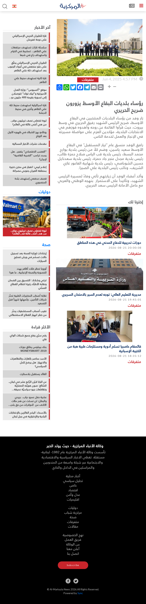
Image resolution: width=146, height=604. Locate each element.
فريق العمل (73, 539)
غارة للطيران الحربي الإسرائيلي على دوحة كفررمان (30, 37)
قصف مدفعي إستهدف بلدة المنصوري (31, 180)
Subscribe (73, 565)
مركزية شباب (73, 512)
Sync (80, 593)
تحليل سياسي (73, 480)
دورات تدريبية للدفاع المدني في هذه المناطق (109, 242)
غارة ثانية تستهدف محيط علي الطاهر (30, 80)
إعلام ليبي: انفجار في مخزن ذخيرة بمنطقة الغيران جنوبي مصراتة (28, 169)
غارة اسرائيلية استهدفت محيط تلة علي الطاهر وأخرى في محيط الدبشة (28, 109)
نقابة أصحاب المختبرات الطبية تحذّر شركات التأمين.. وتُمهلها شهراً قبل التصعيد (27, 299)
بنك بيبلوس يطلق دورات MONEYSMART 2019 (33, 349)
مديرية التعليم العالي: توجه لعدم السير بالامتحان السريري (101, 294)
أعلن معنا (73, 548)
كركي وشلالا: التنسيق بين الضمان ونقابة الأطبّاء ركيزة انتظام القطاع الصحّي (27, 284)
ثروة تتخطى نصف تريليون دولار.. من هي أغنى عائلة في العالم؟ (28, 122)
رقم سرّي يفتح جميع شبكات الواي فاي (28, 337)
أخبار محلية (73, 475)
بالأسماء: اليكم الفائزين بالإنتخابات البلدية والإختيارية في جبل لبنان (28, 414)
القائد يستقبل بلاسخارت (33, 374)
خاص (73, 485)
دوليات (44, 191)
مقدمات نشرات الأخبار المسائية (29, 144)
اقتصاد (73, 490)
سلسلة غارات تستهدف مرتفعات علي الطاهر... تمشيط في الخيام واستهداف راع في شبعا (29, 51)
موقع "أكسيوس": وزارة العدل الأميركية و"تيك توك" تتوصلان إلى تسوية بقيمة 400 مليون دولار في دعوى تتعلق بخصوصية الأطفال (28, 93)
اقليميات (73, 499)
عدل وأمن (73, 494)
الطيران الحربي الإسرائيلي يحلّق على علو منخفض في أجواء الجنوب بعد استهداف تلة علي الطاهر (27, 66)
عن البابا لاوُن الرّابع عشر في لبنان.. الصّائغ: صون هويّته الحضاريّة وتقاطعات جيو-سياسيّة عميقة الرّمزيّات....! (27, 385)
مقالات (73, 526)
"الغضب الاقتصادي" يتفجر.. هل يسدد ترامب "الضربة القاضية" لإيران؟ (29, 155)
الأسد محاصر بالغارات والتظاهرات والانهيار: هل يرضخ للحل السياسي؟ (28, 362)
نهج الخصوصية (73, 534)
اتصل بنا (73, 553)
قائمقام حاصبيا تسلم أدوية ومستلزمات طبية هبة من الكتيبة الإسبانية (104, 348)
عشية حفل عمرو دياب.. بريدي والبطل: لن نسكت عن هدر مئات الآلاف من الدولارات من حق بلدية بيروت (28, 401)
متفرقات (134, 253)
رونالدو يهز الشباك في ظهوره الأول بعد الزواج (27, 134)
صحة (46, 244)
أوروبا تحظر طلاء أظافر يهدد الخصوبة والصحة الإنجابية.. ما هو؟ (28, 270)
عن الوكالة (73, 544)
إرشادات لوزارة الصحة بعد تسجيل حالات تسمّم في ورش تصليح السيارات (29, 257)
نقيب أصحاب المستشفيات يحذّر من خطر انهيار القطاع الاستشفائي (28, 313)
